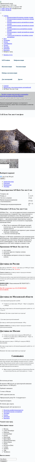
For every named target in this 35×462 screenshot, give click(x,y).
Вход (5, 38)
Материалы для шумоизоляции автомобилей (17, 87)
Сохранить (3, 461)
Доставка (6, 47)
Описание (7, 183)
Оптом (6, 42)
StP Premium (6, 60)
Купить (2, 178)
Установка (7, 40)
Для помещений (7, 79)
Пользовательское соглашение (13, 411)
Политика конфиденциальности (13, 410)
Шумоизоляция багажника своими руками (20, 17)
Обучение (7, 48)
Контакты (7, 50)
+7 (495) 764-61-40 (5, 8)
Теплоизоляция (21, 66)
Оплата (6, 45)
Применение (7, 185)
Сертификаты (8, 43)
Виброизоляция (19, 60)
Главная (6, 86)
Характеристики (9, 181)
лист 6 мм (8, 176)
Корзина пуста (8, 55)
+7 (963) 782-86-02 (5, 10)
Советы (6, 15)
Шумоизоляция (7, 66)
